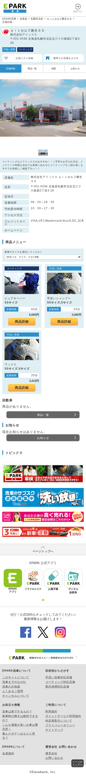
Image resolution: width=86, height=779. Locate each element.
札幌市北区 (37, 18)
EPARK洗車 (9, 18)
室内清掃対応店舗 (57, 686)
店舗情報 (10, 68)
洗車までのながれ (14, 682)
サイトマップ (54, 730)
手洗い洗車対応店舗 (58, 677)
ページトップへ (43, 551)
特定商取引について (58, 720)
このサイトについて (15, 677)
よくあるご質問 (12, 691)
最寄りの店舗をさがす (66, 58)
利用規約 (51, 711)
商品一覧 (32, 68)
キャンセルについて (15, 695)
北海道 (23, 18)
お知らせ (75, 68)
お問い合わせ (54, 758)
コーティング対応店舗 (60, 682)
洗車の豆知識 (11, 686)
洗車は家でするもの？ (17, 711)
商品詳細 (22, 321)
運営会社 (51, 753)
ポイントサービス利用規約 (63, 716)
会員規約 (8, 753)
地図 (53, 68)
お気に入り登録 (24, 58)
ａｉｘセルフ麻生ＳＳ (59, 18)
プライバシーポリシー (60, 725)
